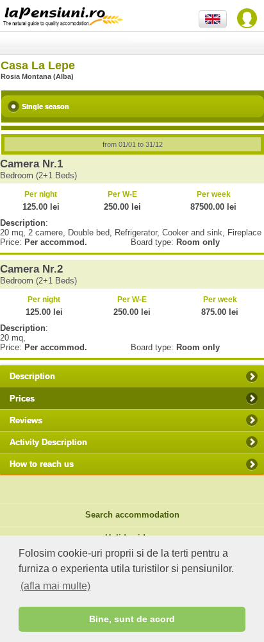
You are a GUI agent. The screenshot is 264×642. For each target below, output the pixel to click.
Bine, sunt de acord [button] (132, 619)
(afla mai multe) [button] (55, 585)
